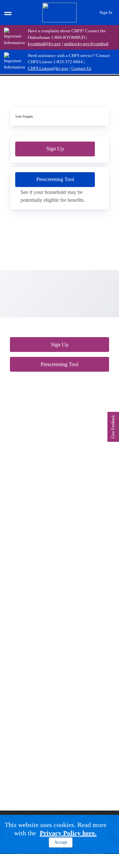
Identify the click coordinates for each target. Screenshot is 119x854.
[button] (78, 835)
